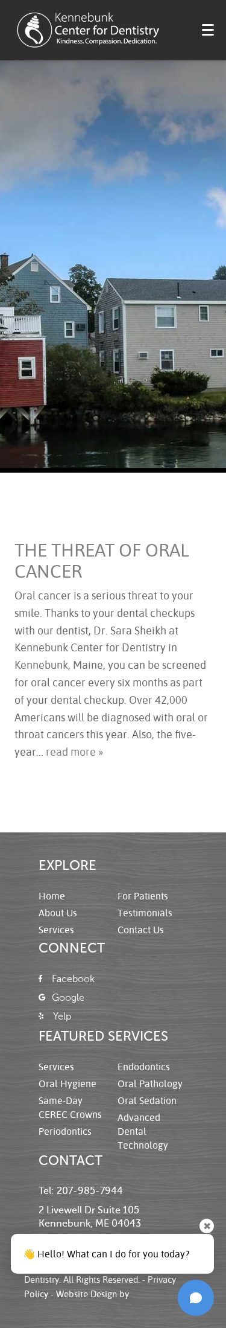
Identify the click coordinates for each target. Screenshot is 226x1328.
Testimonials (145, 912)
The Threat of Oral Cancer (101, 560)
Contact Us (141, 929)
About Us (58, 912)
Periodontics (65, 1131)
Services (56, 929)
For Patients (143, 895)
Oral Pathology (150, 1083)
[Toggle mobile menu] (208, 30)
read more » (74, 751)
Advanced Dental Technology (143, 1131)
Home (52, 895)
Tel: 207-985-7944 (81, 1191)
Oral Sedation (147, 1100)
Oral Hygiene (67, 1083)
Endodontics (144, 1066)
